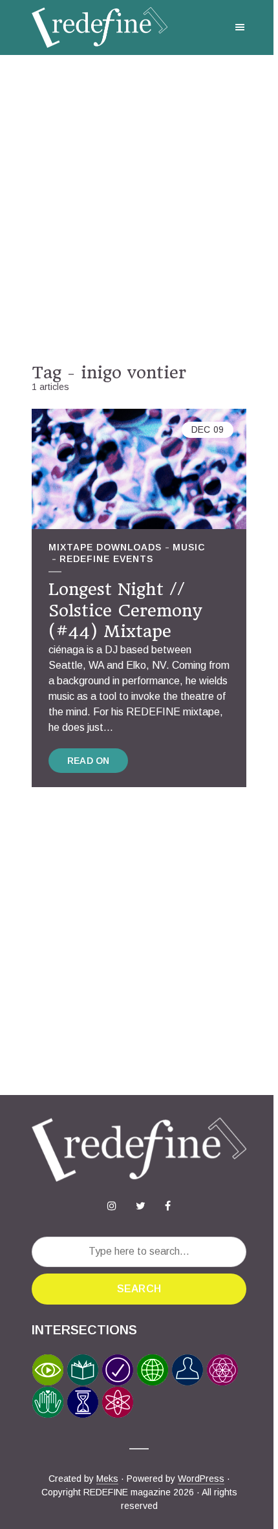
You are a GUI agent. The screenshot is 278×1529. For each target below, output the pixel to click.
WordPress (201, 1478)
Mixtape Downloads (105, 547)
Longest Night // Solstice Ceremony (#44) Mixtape (125, 610)
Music (189, 547)
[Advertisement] (139, 209)
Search (139, 1288)
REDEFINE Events (106, 559)
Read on (88, 760)
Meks (107, 1478)
